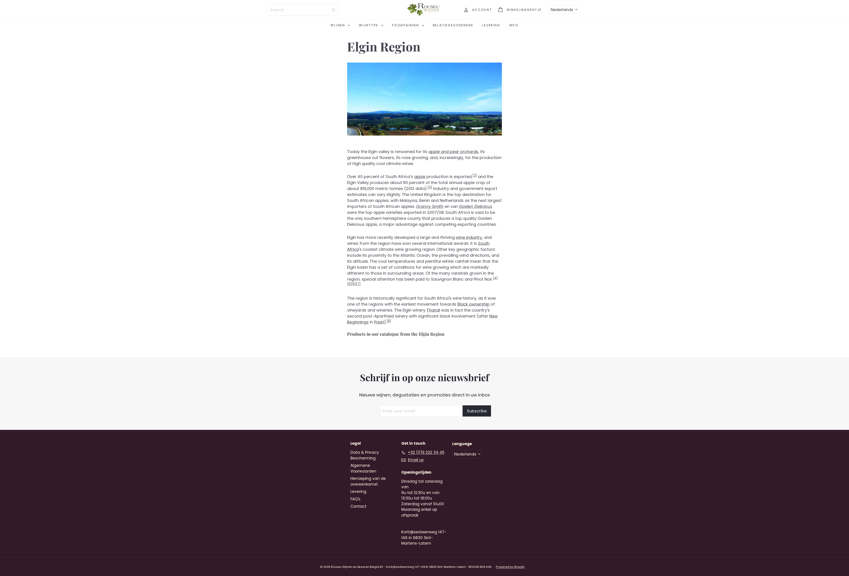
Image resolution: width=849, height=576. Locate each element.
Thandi (433, 310)
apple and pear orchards (453, 151)
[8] (389, 321)
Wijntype (369, 25)
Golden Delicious (475, 206)
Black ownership (473, 304)
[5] (349, 284)
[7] (358, 284)
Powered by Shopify (510, 567)
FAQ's (355, 499)
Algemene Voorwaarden (363, 468)
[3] (430, 187)
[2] (474, 175)
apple (419, 176)
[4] (495, 278)
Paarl (379, 322)
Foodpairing (406, 25)
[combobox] (303, 9)
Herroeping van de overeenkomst (368, 481)
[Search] (333, 9)
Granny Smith (430, 206)
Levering (491, 25)
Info (513, 25)
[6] (354, 284)
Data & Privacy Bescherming (364, 455)
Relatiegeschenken (453, 25)
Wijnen (339, 25)
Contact (358, 506)
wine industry (469, 237)
